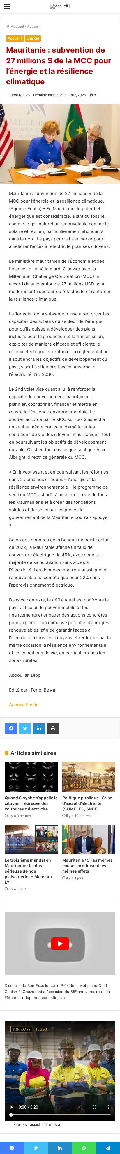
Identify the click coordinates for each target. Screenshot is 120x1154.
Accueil (17, 26)
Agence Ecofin (24, 705)
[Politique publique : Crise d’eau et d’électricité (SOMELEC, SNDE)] (88, 777)
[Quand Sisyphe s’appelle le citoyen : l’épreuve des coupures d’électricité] (31, 777)
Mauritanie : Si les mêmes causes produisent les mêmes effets (87, 865)
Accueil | (35, 26)
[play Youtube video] (60, 943)
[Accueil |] (60, 6)
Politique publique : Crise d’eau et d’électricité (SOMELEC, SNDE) (87, 803)
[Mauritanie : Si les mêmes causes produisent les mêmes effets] (88, 840)
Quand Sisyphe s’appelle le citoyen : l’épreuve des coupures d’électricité (31, 803)
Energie (33, 38)
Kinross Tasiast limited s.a (36, 1124)
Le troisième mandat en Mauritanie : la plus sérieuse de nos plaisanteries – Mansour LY (28, 871)
